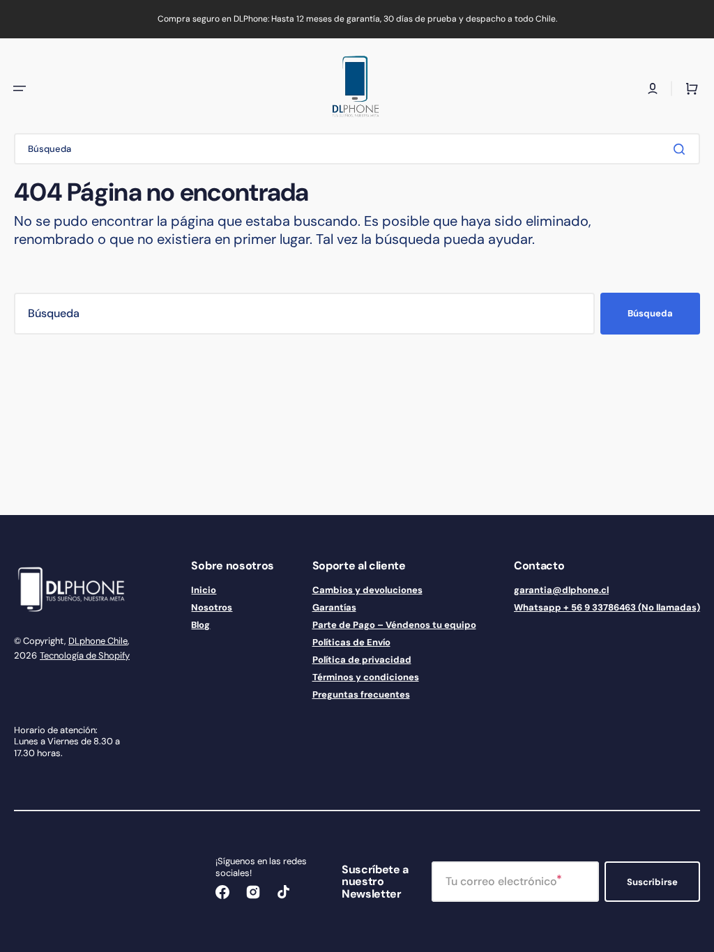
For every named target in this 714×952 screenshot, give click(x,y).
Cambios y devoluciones (367, 590)
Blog (200, 625)
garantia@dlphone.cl (561, 590)
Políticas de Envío (351, 642)
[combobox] (357, 148)
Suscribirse (652, 882)
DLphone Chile (98, 641)
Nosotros (211, 607)
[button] (19, 88)
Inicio (203, 590)
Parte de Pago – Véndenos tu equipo (394, 625)
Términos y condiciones (365, 677)
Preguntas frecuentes (361, 694)
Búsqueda (650, 313)
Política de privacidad (361, 660)
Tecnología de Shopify (85, 655)
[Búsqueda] (682, 149)
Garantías (334, 607)
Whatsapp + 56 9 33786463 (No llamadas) (607, 607)
